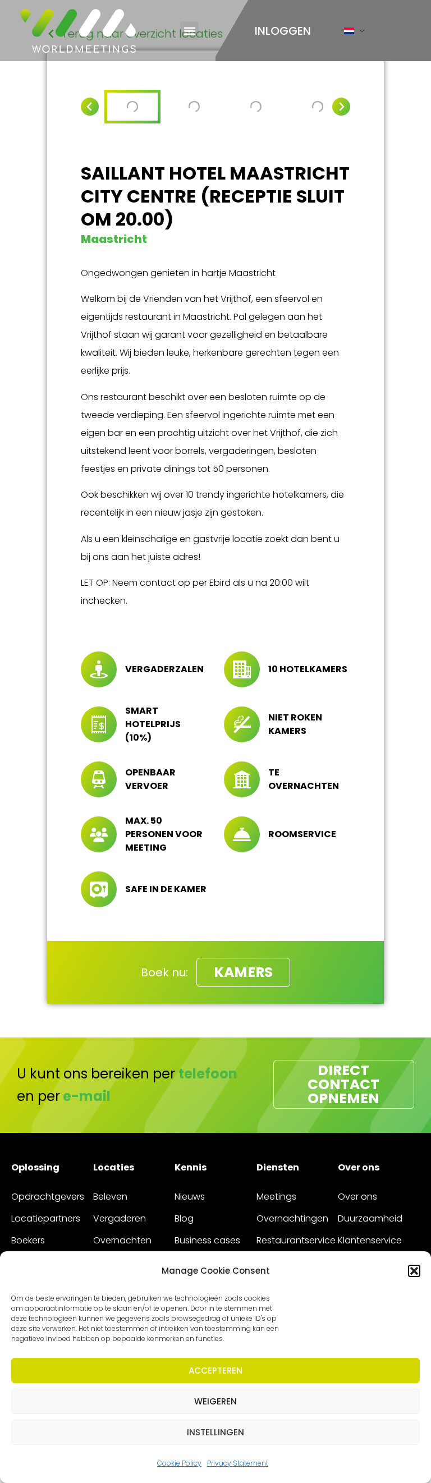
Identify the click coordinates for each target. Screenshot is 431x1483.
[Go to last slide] (90, 107)
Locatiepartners (45, 1218)
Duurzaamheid (370, 1218)
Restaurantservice (296, 1240)
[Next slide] (341, 107)
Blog (184, 1218)
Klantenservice (370, 1240)
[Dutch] (349, 33)
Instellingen (215, 1432)
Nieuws (190, 1196)
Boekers (28, 1240)
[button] (414, 1271)
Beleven (110, 1196)
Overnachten (122, 1240)
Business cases (207, 1240)
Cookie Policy (179, 1463)
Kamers (243, 972)
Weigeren (215, 1401)
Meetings (276, 1196)
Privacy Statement (237, 1463)
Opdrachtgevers (47, 1196)
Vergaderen (119, 1218)
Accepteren (215, 1370)
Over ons (357, 1196)
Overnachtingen (292, 1218)
